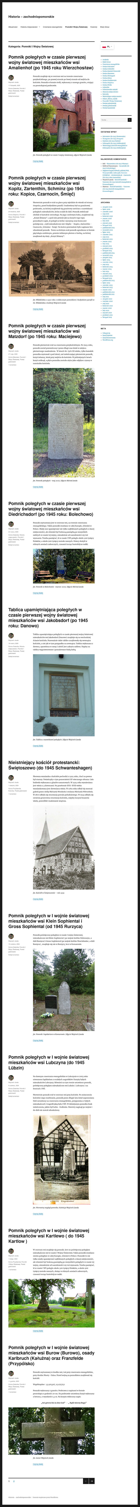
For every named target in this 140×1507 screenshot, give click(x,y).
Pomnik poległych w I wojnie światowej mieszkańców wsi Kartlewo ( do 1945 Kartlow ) (48, 1235)
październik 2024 (109, 253)
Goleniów (106, 87)
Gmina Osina (107, 78)
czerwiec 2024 (108, 262)
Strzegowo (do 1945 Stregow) (113, 139)
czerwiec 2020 (108, 301)
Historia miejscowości (29, 27)
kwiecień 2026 (108, 216)
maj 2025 (106, 237)
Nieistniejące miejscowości (112, 96)
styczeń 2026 (107, 223)
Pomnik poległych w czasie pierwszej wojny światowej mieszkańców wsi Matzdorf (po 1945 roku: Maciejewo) (47, 330)
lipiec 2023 (106, 283)
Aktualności (13, 27)
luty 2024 (106, 271)
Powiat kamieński (109, 108)
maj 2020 (106, 304)
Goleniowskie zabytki (110, 90)
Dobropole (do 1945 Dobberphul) (114, 143)
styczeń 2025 (107, 246)
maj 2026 (106, 214)
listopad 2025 (107, 225)
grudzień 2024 (108, 248)
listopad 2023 (107, 278)
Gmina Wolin (107, 85)
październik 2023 (109, 281)
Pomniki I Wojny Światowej (76, 27)
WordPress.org (108, 340)
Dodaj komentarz (13, 96)
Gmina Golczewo (108, 67)
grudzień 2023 (108, 276)
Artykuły (106, 60)
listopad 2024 (107, 251)
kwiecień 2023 (108, 287)
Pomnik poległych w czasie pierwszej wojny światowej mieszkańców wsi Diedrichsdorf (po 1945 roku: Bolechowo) (50, 508)
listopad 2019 (107, 317)
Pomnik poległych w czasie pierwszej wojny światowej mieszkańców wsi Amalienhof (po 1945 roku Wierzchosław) (50, 62)
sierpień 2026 (107, 207)
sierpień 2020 (107, 299)
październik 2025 (109, 228)
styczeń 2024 (107, 274)
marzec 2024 (107, 269)
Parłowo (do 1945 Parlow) (112, 141)
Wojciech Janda (13, 82)
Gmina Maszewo (13, 357)
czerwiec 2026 (108, 212)
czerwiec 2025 (108, 235)
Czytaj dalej (38, 161)
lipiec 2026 (106, 209)
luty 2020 (106, 310)
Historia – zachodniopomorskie (31, 16)
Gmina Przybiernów (14, 788)
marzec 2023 (107, 290)
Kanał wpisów (107, 335)
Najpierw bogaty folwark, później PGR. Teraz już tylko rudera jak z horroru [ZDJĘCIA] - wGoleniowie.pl (116, 173)
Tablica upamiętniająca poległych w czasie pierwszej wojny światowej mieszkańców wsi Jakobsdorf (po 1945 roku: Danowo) (48, 617)
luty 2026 (106, 221)
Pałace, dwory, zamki (110, 99)
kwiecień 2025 (108, 239)
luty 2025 (106, 244)
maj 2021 (106, 297)
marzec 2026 (107, 218)
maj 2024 (106, 264)
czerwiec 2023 (107, 285)
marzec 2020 (107, 308)
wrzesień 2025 (108, 230)
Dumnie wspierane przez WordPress (45, 1497)
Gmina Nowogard (109, 76)
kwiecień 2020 (108, 306)
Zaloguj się (106, 333)
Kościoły (93, 27)
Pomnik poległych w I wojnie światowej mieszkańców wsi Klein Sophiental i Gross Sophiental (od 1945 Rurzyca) (48, 920)
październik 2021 (108, 294)
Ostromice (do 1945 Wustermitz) (114, 136)
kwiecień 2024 (108, 267)
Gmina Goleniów (13, 88)
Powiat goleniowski (21, 791)
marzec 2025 (107, 241)
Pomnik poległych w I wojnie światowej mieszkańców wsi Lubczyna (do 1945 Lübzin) (48, 1062)
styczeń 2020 (107, 313)
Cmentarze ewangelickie (52, 27)
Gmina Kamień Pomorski (111, 71)
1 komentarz (12, 365)
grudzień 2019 (108, 315)
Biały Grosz (104, 27)
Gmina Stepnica (13, 215)
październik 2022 (109, 292)
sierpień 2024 (107, 258)
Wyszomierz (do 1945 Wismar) (117, 164)
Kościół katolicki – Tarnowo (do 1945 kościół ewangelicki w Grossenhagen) (117, 182)
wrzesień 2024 (108, 255)
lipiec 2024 (106, 260)
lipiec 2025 (106, 232)
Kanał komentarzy (109, 338)
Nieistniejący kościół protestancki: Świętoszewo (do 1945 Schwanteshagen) (50, 765)
